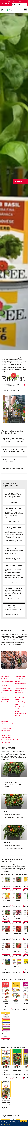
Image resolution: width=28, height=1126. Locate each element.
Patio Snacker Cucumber (7, 685)
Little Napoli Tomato (6, 735)
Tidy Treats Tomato (6, 742)
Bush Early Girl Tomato (6, 728)
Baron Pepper (4, 697)
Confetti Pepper (5, 699)
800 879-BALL (6, 453)
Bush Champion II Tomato (7, 726)
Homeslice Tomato (5, 733)
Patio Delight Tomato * (6, 737)
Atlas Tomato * (4, 721)
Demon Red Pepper (6, 702)
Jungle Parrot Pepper (20, 676)
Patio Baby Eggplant (6, 688)
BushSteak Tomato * (6, 730)
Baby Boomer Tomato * (7, 723)
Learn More (7, 1124)
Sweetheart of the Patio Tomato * (9, 740)
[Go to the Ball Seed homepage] (6, 9)
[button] (25, 9)
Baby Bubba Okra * (5, 695)
